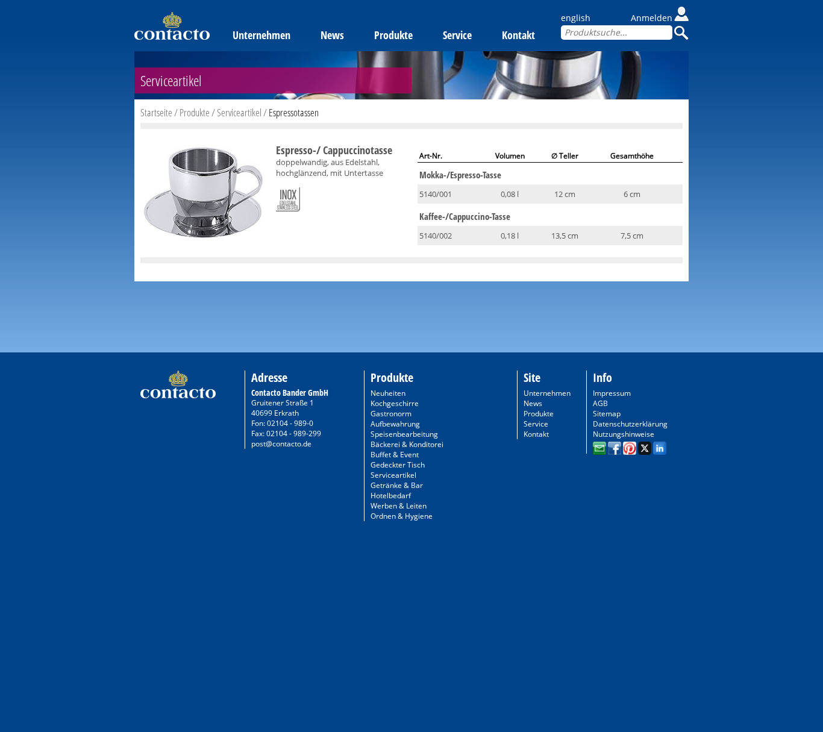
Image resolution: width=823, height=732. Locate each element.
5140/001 (435, 194)
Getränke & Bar (397, 485)
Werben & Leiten (399, 506)
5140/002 (435, 235)
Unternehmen (261, 35)
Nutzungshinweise (623, 434)
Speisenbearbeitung (404, 434)
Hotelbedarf (391, 495)
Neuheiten (388, 393)
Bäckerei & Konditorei (407, 444)
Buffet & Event (395, 454)
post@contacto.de (281, 444)
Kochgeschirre (395, 403)
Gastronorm (391, 413)
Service (457, 35)
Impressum (612, 393)
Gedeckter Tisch (398, 465)
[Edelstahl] (288, 197)
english (575, 17)
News (332, 35)
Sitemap (607, 413)
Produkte (393, 35)
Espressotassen (294, 112)
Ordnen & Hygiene (402, 516)
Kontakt (518, 35)
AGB (600, 403)
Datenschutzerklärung (630, 424)
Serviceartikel (239, 112)
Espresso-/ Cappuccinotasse (334, 150)
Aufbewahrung (395, 424)
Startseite (156, 112)
